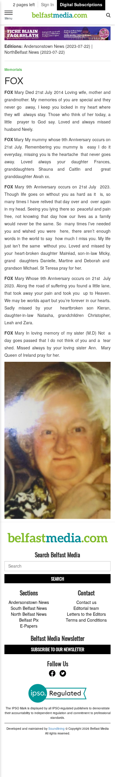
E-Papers (28, 626)
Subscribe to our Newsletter (57, 649)
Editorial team (86, 608)
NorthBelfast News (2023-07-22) (34, 52)
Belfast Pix (29, 620)
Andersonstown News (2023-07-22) (57, 46)
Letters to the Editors (86, 614)
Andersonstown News (29, 602)
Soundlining (56, 728)
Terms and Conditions (86, 620)
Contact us (86, 602)
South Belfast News (29, 608)
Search (57, 578)
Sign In (47, 4)
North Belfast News (29, 614)
